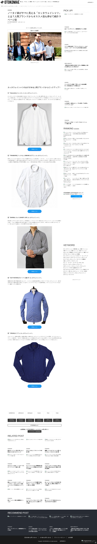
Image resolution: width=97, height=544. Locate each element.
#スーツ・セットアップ (82, 255)
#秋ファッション (67, 250)
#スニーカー (66, 252)
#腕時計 (84, 259)
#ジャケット (66, 264)
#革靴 (70, 252)
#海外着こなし (76, 249)
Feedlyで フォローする (57, 420)
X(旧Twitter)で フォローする (11, 420)
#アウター (66, 254)
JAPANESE (90, 2)
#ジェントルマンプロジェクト (79, 266)
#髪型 (78, 254)
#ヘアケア (71, 274)
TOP (2, 6)
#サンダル (81, 262)
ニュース (37, 1)
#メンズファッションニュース (70, 255)
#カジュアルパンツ (77, 264)
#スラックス (75, 261)
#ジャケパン (72, 273)
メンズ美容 (30, 1)
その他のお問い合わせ (45, 537)
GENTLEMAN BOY (13, 22)
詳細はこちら (34, 149)
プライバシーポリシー (59, 537)
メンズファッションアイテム (8, 6)
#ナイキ (87, 269)
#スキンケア (79, 267)
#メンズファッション (68, 249)
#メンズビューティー (72, 259)
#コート (69, 257)
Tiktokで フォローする (48, 420)
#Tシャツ (81, 252)
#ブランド (69, 261)
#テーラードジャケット (76, 257)
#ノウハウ (79, 259)
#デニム (65, 257)
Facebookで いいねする (21, 420)
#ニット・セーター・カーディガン (71, 262)
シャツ (9, 23)
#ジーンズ (84, 257)
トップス (15, 6)
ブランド (34, 1)
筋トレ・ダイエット (48, 1)
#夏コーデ (86, 252)
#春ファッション (75, 250)
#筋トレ (65, 261)
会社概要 (70, 537)
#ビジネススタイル (68, 269)
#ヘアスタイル (75, 252)
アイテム (25, 1)
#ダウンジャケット (68, 266)
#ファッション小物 (80, 269)
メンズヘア (42, 1)
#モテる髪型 (73, 267)
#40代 (85, 271)
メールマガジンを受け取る (34, 431)
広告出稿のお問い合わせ (30, 537)
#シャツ (70, 254)
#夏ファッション (84, 249)
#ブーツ (74, 269)
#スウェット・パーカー (78, 271)
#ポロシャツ (66, 273)
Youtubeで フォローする (39, 420)
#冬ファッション (83, 250)
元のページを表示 (34, 30)
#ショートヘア (67, 267)
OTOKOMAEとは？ (34, 425)
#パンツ (65, 259)
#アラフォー (66, 274)
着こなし (21, 1)
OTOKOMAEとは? (56, 1)
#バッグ (71, 264)
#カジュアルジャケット (80, 273)
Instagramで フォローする (30, 420)
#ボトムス (74, 254)
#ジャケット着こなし (68, 271)
